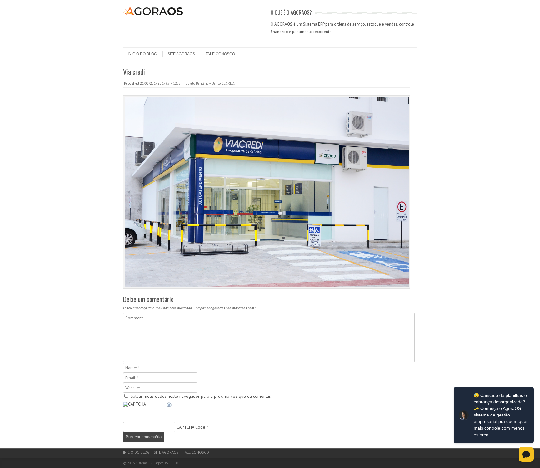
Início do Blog (142, 54)
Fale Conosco (220, 54)
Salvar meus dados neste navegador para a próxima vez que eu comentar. (201, 396)
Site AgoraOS (181, 54)
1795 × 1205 (171, 83)
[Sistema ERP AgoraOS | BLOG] (153, 14)
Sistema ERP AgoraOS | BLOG (157, 463)
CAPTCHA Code (191, 427)
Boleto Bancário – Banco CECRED (210, 83)
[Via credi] (266, 192)
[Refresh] (169, 406)
